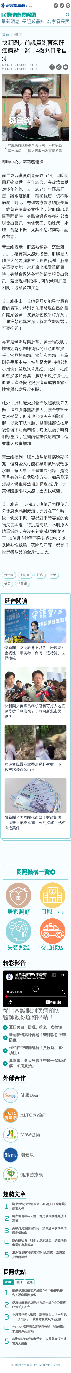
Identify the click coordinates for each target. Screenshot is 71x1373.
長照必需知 (33, 21)
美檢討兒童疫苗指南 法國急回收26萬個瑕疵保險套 (39, 1230)
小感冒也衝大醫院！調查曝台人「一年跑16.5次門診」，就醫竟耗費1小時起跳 (39, 1317)
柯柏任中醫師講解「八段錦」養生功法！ (37, 1050)
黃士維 (8, 575)
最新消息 (11, 21)
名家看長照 (58, 21)
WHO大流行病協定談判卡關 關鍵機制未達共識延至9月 (38, 1329)
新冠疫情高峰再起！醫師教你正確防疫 (37, 1037)
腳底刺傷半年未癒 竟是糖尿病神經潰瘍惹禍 (39, 1218)
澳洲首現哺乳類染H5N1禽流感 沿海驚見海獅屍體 (38, 1255)
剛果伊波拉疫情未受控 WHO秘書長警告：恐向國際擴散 (37, 1292)
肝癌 (40, 575)
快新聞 (22, 583)
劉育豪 (25, 575)
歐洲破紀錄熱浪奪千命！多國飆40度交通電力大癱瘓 (39, 1341)
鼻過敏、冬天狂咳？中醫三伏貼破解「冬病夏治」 (37, 1063)
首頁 (5, 35)
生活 (53, 575)
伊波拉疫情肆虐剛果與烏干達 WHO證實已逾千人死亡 (39, 1305)
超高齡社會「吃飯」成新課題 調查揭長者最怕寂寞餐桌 (39, 1242)
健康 (18, 35)
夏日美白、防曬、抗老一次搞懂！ (37, 1027)
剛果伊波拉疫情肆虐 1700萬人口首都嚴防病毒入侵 (39, 1206)
